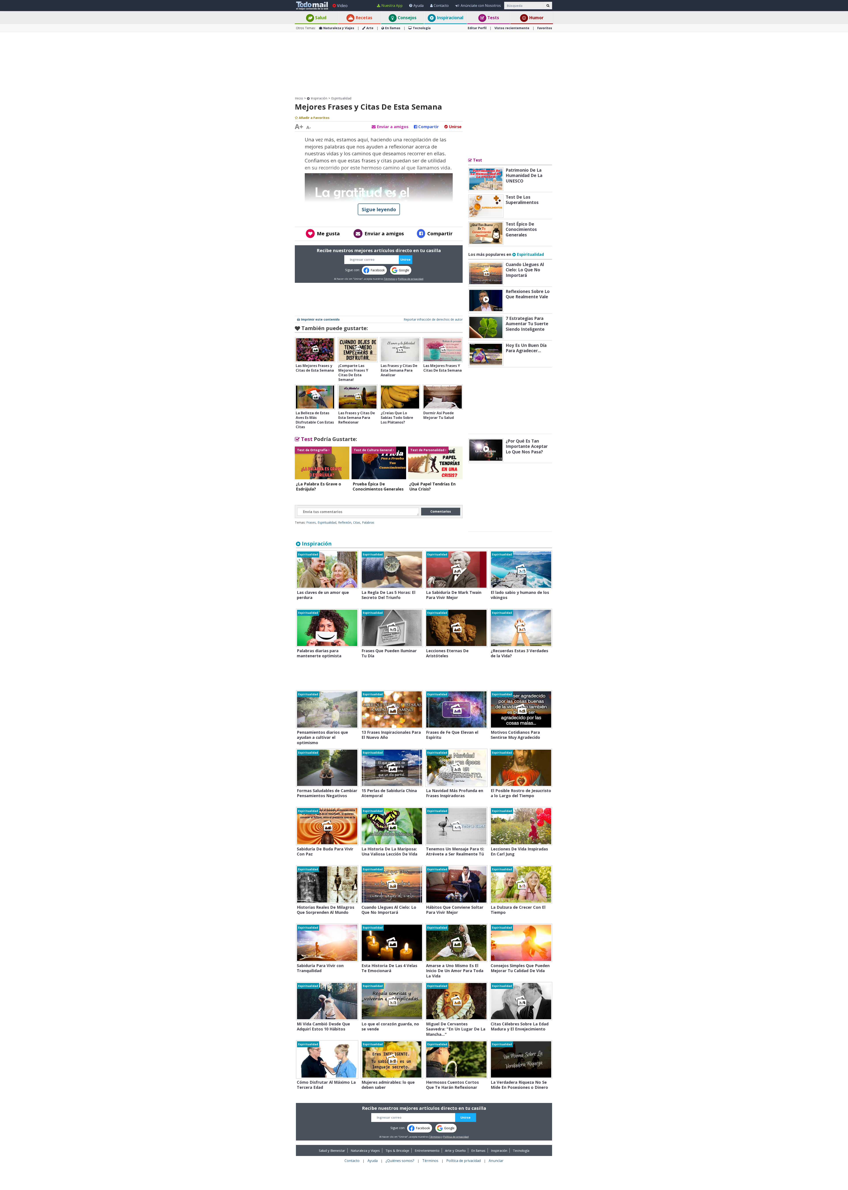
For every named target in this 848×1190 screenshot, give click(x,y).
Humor (535, 18)
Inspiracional (449, 18)
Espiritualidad (341, 98)
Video (342, 5)
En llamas (392, 28)
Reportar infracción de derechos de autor (433, 319)
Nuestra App (392, 5)
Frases (311, 522)
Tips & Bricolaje (397, 1150)
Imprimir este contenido (320, 319)
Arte (369, 28)
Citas (356, 522)
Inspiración (318, 98)
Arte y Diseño (455, 1150)
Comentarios (440, 511)
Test (306, 439)
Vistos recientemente (511, 28)
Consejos (406, 18)
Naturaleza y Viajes (338, 28)
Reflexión (344, 522)
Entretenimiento (427, 1150)
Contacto (441, 5)
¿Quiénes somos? (400, 1160)
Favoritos (544, 28)
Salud (320, 18)
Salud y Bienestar (332, 1150)
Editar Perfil (477, 28)
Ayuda (418, 5)
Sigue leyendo (379, 209)
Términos (389, 278)
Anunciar (496, 1160)
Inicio (299, 98)
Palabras (368, 522)
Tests (492, 18)
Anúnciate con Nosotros (481, 5)
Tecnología (422, 28)
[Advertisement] (424, 64)
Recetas (363, 18)
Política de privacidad (410, 278)
